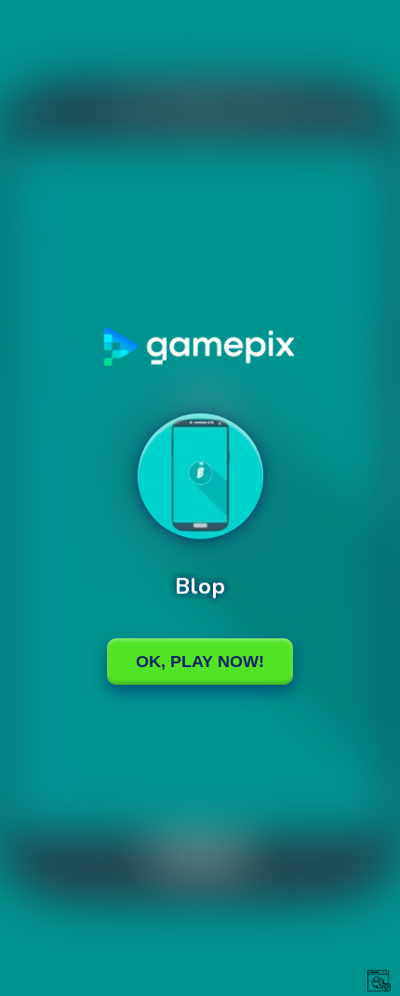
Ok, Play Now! (200, 661)
